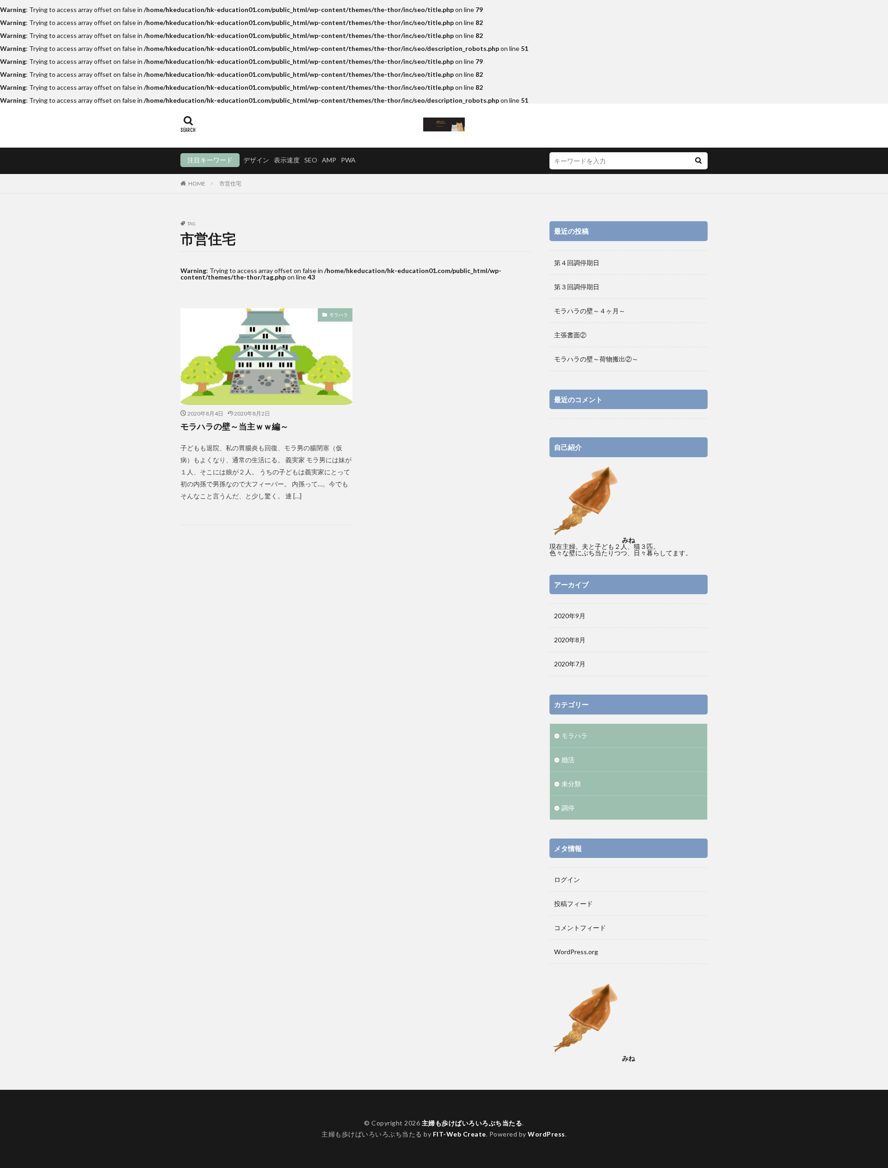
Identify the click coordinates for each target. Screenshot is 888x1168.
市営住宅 (230, 183)
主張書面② (570, 335)
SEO (310, 160)
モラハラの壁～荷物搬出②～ (596, 359)
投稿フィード (573, 903)
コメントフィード (580, 928)
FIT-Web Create (459, 1134)
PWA (348, 160)
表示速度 (287, 160)
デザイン (256, 160)
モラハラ (338, 314)
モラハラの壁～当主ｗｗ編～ (234, 426)
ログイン (567, 879)
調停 (567, 808)
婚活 (567, 760)
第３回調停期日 (576, 287)
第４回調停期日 (576, 263)
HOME (196, 183)
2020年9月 (570, 616)
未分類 (571, 784)
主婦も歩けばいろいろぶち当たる (472, 1123)
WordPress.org (576, 952)
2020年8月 (570, 640)
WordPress (546, 1134)
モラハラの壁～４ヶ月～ (589, 311)
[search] (698, 160)
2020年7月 (570, 664)
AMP (329, 160)
